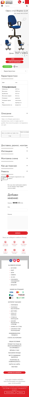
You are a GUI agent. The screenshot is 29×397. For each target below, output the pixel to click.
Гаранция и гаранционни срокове (15, 281)
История (13, 268)
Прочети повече (10, 392)
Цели (12, 272)
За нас (13, 277)
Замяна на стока (16, 326)
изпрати (17, 233)
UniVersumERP (16, 383)
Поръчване (14, 305)
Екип (12, 270)
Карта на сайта (14, 364)
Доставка (14, 311)
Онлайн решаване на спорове (15, 322)
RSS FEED (14, 367)
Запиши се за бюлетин (14, 372)
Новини (13, 275)
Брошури (14, 285)
